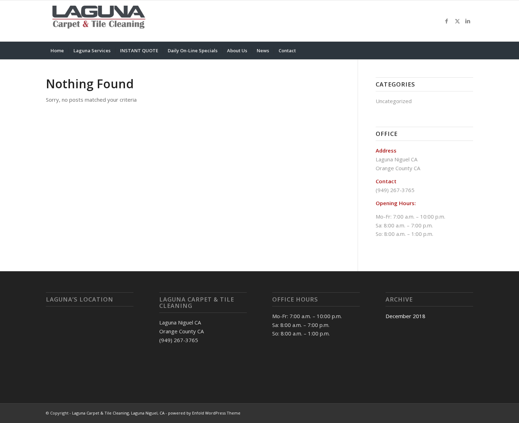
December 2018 (405, 316)
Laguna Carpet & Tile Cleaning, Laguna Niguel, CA (118, 413)
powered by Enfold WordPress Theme (204, 413)
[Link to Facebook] (446, 21)
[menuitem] (57, 50)
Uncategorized (394, 101)
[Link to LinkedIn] (468, 21)
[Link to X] (457, 21)
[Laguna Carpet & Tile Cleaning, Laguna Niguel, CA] (99, 20)
